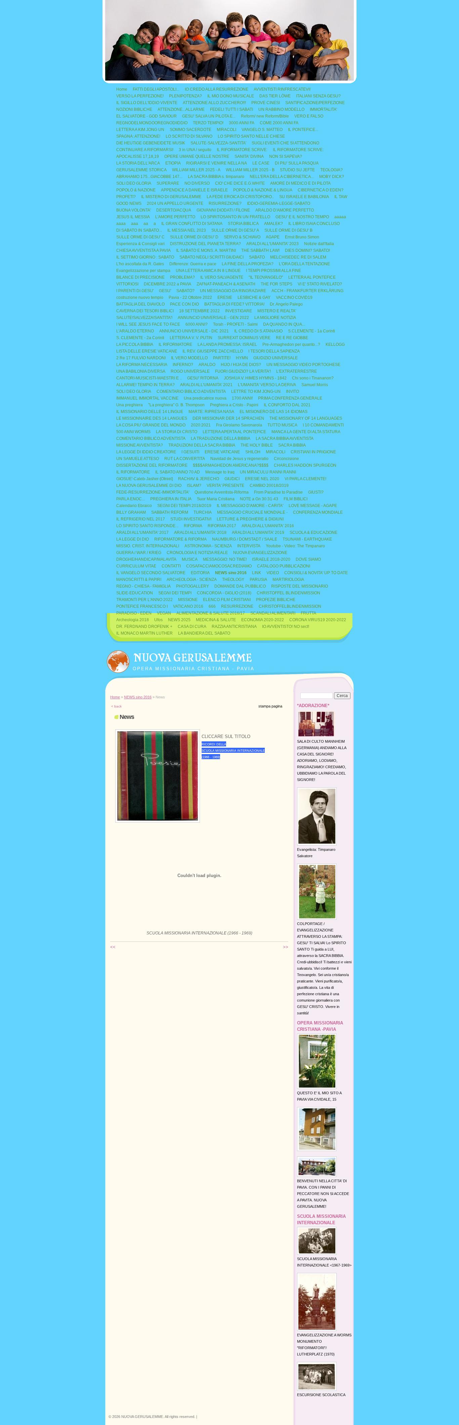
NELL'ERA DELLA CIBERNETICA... (282, 176)
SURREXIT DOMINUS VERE (244, 337)
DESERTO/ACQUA (173, 210)
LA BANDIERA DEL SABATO (204, 633)
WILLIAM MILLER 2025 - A (196, 170)
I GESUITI (190, 452)
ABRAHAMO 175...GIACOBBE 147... (149, 176)
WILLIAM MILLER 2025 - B (250, 170)
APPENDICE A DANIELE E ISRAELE (194, 190)
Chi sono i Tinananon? (313, 378)
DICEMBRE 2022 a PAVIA (167, 284)
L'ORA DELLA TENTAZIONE (304, 264)
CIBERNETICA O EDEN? (320, 190)
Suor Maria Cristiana (216, 499)
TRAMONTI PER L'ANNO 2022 (144, 599)
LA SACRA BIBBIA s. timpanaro (216, 176)
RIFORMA (193, 525)
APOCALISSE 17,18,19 (137, 156)
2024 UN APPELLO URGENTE (175, 203)
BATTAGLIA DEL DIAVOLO (140, 304)
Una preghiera (129, 405)
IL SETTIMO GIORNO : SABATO (145, 257)
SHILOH (252, 452)
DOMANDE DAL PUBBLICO (240, 586)
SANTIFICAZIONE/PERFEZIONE (315, 102)
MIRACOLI (226, 129)
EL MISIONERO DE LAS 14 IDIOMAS (273, 411)
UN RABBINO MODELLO (281, 109)
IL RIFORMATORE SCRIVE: (242, 149)
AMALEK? (273, 223)
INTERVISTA (248, 546)
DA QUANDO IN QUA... (284, 324)
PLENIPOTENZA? (185, 96)
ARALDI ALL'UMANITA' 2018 (200, 532)
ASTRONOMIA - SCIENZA (208, 546)
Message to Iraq (220, 472)
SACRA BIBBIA (292, 445)
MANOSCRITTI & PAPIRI (138, 579)
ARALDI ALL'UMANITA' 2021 (206, 384)
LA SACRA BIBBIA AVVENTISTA (285, 438)
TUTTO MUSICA (282, 425)
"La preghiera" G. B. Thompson (176, 405)
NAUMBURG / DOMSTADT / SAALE (244, 539)
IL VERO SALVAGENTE (221, 277)
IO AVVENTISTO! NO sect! (285, 626)
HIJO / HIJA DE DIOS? (241, 364)
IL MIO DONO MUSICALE (230, 96)
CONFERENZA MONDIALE (318, 512)
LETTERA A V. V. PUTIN (191, 337)
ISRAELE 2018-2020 (271, 559)
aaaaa (340, 217)
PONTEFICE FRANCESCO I (142, 606)
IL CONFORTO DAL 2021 (287, 405)
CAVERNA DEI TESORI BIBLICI (145, 311)
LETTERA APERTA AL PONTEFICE (234, 431)
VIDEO (272, 572)
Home (121, 89)
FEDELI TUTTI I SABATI (231, 109)
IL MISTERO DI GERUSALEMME (171, 196)
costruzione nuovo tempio (139, 297)
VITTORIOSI (127, 284)
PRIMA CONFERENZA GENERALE (290, 398)
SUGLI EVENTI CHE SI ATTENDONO (285, 143)
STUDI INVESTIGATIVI (190, 519)
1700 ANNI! (242, 398)
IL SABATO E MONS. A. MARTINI (206, 250)
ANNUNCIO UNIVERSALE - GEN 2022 (213, 317)
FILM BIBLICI (295, 499)
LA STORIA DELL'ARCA (138, 163)
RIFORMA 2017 (222, 525)
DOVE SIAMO (308, 559)
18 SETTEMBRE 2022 (199, 311)
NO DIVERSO (197, 183)
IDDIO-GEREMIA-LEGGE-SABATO (278, 203)
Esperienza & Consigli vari (140, 243)
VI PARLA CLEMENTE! (305, 478)
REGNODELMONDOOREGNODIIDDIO (151, 123)
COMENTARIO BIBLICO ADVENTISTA (191, 391)
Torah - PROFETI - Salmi (235, 324)
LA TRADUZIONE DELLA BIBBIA (220, 438)
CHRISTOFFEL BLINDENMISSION (288, 593)
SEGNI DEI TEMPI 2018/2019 (184, 505)
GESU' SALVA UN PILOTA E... (209, 116)
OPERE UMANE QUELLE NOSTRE (196, 156)
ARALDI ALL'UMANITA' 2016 (268, 525)
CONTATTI (171, 566)
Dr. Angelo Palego (286, 304)
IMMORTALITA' (323, 109)
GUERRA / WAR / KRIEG (138, 552)
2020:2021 (201, 425)
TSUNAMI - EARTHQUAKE (307, 539)
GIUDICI (232, 478)
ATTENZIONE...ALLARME (181, 109)
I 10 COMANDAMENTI (323, 425)
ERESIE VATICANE (222, 452)
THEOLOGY (233, 579)
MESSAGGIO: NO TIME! (225, 559)
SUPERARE (168, 183)
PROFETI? (126, 196)
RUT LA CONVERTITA (184, 458)
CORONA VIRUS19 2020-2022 (317, 619)
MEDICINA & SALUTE (216, 619)
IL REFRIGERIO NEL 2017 (140, 519)
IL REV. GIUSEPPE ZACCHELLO (212, 351)
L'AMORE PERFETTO (175, 217)
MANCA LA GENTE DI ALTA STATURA (306, 431)
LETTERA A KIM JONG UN (140, 129)
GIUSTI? (316, 492)
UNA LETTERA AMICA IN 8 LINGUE (208, 270)
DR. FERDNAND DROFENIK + (144, 626)
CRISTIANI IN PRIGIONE (313, 452)
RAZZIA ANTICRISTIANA (234, 626)
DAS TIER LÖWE (275, 96)
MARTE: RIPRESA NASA (211, 411)
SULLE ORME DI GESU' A (235, 230)
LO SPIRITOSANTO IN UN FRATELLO (235, 217)
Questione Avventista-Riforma (222, 492)
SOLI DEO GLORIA (133, 183)
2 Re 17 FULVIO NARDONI (141, 358)
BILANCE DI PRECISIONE (140, 277)
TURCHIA (203, 512)
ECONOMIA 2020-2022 (262, 619)
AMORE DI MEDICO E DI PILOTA (300, 183)
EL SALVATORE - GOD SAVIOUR (146, 116)
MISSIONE (188, 599)
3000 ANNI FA (241, 123)
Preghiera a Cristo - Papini (234, 405)
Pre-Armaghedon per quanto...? (291, 344)
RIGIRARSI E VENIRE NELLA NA (216, 163)
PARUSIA (258, 579)
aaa (134, 223)
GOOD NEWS (128, 203)
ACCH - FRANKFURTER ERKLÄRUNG (307, 290)
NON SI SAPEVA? (285, 156)
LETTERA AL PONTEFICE (312, 277)
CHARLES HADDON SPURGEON (305, 465)
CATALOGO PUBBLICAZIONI (283, 566)
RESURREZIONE (237, 606)
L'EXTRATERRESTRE (296, 371)
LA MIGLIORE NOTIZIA (275, 317)
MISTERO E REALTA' (276, 311)
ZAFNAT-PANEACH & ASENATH (226, 284)
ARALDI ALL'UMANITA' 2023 (272, 243)
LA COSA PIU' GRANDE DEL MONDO (150, 425)
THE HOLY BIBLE (257, 445)
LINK (256, 572)
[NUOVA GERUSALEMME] (118, 660)
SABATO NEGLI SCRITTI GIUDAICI (211, 257)
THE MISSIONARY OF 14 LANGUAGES (305, 418)
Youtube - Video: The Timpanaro (295, 546)
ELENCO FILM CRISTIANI (227, 599)
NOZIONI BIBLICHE (134, 109)
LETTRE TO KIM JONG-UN (256, 391)
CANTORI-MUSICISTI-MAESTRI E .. (149, 378)
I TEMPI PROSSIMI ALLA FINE (273, 270)
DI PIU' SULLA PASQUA (297, 163)
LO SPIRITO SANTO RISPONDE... (147, 525)
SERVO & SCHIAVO (242, 237)
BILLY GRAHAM (131, 512)
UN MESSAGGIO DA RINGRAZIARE (233, 290)
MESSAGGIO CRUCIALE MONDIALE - (252, 512)
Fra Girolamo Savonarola (239, 425)
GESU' (165, 290)
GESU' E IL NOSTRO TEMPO (302, 217)
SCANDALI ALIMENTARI (272, 613)
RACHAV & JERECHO (198, 478)
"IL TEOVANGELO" (266, 277)
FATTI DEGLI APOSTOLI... (156, 89)
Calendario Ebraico (134, 505)
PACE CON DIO (184, 304)
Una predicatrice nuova (205, 398)
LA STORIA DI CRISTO (176, 431)
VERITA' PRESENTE (225, 485)
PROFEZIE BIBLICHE (275, 599)
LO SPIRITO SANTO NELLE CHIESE (251, 136)
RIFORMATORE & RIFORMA (180, 539)
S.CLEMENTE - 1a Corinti (311, 331)
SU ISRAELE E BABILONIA (304, 196)
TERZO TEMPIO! (208, 123)
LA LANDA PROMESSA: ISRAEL (227, 344)
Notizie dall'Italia (319, 243)
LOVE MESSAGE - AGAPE (313, 505)
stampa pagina (270, 706)
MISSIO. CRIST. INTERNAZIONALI (147, 546)
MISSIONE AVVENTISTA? (139, 445)
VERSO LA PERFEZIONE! (140, 96)
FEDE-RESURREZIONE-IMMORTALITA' (152, 492)
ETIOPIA (173, 163)
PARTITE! (222, 358)
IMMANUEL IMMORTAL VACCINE (147, 398)
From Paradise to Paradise (278, 492)
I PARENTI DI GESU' (135, 290)
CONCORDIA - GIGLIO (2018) (224, 593)
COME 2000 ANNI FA (279, 123)
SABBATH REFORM (169, 512)
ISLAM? (194, 485)
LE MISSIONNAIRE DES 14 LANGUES (151, 418)
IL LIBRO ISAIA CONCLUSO (314, 223)
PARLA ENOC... (130, 499)
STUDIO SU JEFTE (297, 170)
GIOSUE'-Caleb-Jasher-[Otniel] (144, 478)
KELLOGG (335, 344)
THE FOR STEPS (276, 284)
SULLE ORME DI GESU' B (288, 230)
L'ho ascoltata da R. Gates (140, 264)
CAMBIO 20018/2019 (269, 485)
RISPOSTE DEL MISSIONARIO (299, 586)
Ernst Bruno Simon (302, 237)
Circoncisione (286, 458)
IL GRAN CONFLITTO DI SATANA (191, 223)
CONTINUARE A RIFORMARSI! (144, 149)
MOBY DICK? (331, 176)
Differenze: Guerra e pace (192, 264)
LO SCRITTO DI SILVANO (189, 136)
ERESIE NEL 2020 (262, 478)
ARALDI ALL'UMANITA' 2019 (258, 532)
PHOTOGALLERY (192, 586)
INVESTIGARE (238, 311)
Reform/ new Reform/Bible (265, 116)
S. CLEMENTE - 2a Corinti (140, 337)
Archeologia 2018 (132, 619)
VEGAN (164, 613)
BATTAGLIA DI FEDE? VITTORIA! (234, 304)
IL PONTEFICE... (303, 129)
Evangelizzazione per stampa (143, 270)
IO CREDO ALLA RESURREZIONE (216, 89)
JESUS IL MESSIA (133, 217)
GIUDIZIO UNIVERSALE (275, 358)
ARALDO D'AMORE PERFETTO (284, 210)
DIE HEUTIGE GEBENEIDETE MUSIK (150, 143)
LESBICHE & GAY (254, 297)
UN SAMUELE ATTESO (137, 458)
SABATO (257, 257)
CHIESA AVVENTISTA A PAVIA (143, 250)
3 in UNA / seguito (195, 149)
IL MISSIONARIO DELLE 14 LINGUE (149, 411)
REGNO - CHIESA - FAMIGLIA (143, 586)
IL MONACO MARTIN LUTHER (144, 633)
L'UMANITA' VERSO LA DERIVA (267, 384)
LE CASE (260, 163)
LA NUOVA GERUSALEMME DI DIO (148, 485)
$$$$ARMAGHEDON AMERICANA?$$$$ (230, 465)
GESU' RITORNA (202, 378)
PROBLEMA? (182, 277)
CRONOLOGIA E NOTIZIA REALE (197, 552)
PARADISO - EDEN (134, 613)
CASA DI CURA (192, 626)
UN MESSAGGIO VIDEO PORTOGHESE (303, 364)
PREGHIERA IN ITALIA (171, 499)
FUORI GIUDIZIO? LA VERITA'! (243, 371)
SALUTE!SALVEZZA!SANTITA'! (144, 317)
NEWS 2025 (179, 619)
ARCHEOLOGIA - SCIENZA (192, 579)
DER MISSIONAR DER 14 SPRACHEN (228, 418)
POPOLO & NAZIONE (136, 190)
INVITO (292, 391)
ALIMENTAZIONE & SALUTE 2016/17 (210, 613)
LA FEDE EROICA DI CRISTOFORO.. (240, 196)
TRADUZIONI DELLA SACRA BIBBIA (201, 445)
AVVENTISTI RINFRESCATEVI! (282, 89)
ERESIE (224, 297)
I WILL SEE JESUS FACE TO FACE (148, 324)
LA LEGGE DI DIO (132, 539)
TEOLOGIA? (331, 170)
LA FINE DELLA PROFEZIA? (248, 264)
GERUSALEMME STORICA (141, 170)
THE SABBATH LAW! (260, 250)
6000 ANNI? (196, 324)
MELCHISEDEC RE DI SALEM (298, 257)
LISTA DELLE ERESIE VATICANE (146, 351)
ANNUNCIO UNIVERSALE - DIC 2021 (194, 331)
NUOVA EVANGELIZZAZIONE (260, 552)
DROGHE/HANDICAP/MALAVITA (146, 559)
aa (145, 223)
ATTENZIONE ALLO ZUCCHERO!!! (214, 102)
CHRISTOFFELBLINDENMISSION (290, 606)
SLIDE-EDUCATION (134, 593)
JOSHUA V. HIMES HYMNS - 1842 (255, 378)
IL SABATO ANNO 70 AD (177, 472)
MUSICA (190, 559)
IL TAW (340, 196)
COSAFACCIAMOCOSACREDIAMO (219, 566)
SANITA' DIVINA (249, 156)
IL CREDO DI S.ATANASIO (258, 331)
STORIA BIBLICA (243, 223)
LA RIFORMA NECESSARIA (141, 364)
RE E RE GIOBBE (292, 337)
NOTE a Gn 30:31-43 (259, 499)
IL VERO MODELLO (189, 358)
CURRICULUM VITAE (136, 566)
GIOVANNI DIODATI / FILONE (223, 210)
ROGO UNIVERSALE (190, 371)
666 (212, 606)
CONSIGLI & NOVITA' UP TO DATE (316, 572)
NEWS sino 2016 (231, 572)
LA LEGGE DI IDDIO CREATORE (146, 452)
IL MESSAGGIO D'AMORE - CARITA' (250, 505)
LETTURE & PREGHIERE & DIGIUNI (250, 519)
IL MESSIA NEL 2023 (186, 230)
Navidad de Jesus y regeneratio (239, 458)
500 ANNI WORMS (133, 431)
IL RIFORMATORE (175, 344)
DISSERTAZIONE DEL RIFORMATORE (151, 465)
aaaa (121, 223)
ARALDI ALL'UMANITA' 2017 (142, 532)
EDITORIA (200, 572)
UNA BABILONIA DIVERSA (140, 371)
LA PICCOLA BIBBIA (134, 344)
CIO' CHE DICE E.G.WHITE (240, 183)
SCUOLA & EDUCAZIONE (313, 532)
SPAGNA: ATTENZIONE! (138, 136)
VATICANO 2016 (188, 606)
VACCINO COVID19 (294, 297)
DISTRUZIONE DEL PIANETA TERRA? (205, 243)
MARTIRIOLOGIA (288, 579)
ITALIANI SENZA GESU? (318, 96)
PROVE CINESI (265, 102)
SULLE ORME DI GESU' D (194, 237)
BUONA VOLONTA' (133, 210)
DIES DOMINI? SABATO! (307, 250)
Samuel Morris (314, 384)
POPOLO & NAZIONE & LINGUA (262, 190)
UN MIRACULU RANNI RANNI (268, 472)
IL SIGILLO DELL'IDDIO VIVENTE (146, 102)
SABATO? (185, 290)
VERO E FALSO (308, 116)
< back (116, 706)
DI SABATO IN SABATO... (139, 230)
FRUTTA (308, 613)
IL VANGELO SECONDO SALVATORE (150, 572)
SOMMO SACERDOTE (190, 129)
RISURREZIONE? (225, 203)
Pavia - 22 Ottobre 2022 (190, 297)
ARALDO (207, 364)
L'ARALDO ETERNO (135, 331)
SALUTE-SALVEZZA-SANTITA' (218, 143)
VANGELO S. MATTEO (262, 129)
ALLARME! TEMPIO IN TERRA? (145, 384)
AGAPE (273, 237)
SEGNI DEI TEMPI (175, 593)
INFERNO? (183, 364)
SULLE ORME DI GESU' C (140, 237)
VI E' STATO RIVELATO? (320, 284)
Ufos (158, 619)
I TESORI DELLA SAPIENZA (274, 351)
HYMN (242, 358)
